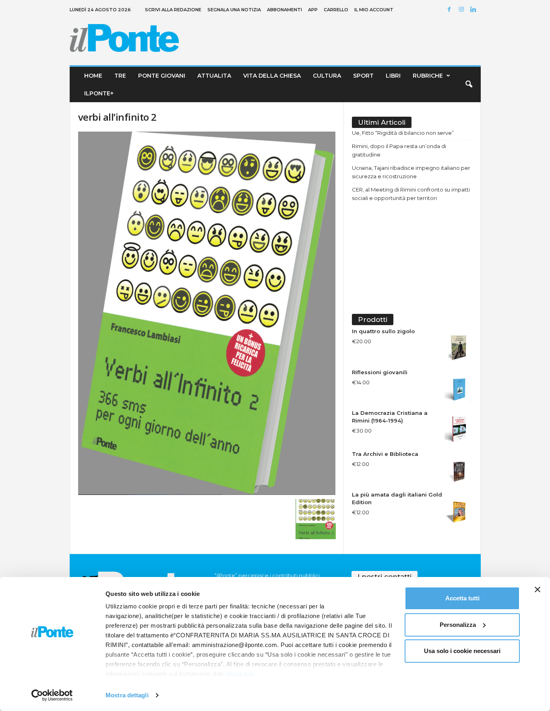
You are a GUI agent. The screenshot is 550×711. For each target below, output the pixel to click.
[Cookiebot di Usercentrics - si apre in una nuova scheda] (52, 695)
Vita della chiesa (272, 75)
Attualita (214, 75)
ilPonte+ (99, 93)
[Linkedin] (475, 10)
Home (93, 75)
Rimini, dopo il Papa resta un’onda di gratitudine (399, 150)
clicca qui (239, 673)
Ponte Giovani (161, 75)
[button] (469, 84)
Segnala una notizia (234, 9)
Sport (363, 75)
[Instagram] (462, 10)
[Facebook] (450, 10)
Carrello (336, 9)
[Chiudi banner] (537, 589)
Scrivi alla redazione (173, 9)
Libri (393, 75)
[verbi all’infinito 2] (207, 313)
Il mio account (373, 9)
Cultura (327, 75)
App (313, 9)
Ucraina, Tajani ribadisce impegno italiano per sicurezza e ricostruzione (411, 172)
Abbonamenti (284, 9)
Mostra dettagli (127, 695)
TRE (120, 75)
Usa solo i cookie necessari (462, 650)
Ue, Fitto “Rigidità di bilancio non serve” (403, 133)
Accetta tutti (462, 598)
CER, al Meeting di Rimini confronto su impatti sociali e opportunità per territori (411, 193)
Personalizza (458, 624)
